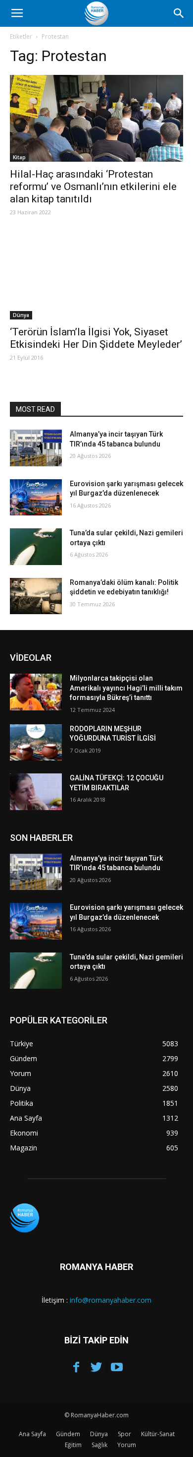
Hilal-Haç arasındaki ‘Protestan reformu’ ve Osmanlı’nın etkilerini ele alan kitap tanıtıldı (93, 186)
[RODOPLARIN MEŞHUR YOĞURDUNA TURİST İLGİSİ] (36, 742)
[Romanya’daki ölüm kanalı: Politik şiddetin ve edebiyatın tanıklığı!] (36, 596)
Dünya (21, 315)
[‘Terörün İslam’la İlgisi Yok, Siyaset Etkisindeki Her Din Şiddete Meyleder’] (96, 276)
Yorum (126, 1445)
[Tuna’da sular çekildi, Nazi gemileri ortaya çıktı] (36, 546)
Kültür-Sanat (158, 1434)
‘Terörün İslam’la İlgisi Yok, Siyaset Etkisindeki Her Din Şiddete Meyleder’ (96, 338)
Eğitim (73, 1445)
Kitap (19, 157)
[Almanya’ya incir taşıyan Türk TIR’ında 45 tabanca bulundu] (36, 448)
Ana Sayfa (32, 1434)
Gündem (68, 1434)
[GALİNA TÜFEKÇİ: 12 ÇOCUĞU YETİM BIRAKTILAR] (36, 791)
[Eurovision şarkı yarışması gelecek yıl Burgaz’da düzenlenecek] (36, 497)
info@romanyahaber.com (110, 1300)
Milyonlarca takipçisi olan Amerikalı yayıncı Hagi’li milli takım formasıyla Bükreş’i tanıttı (126, 687)
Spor (124, 1434)
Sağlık (99, 1445)
